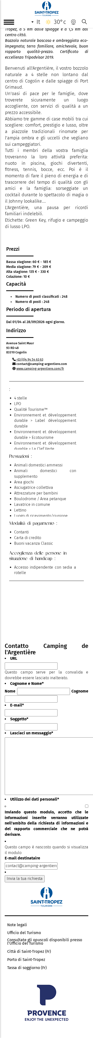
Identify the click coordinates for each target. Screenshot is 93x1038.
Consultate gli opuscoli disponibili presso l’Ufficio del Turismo (44, 941)
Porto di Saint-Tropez (26, 959)
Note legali (17, 925)
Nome (10, 691)
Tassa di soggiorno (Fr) (27, 968)
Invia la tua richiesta (25, 878)
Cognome (79, 691)
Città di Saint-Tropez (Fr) (29, 951)
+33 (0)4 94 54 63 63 (29, 359)
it (38, 21)
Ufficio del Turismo (24, 933)
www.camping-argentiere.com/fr (40, 368)
